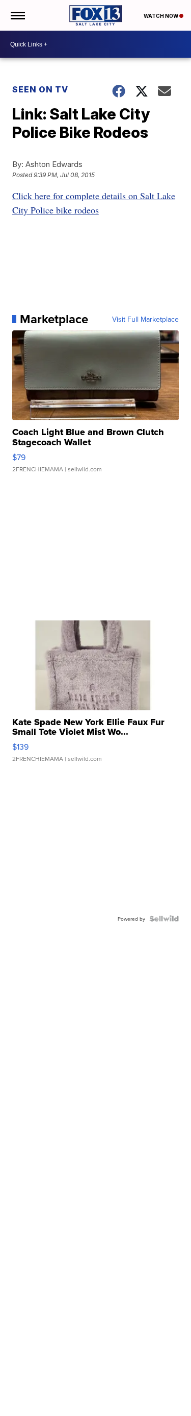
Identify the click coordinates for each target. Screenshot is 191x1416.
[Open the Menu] (17, 15)
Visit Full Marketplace (145, 319)
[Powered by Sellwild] (164, 918)
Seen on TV (40, 89)
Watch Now (161, 16)
